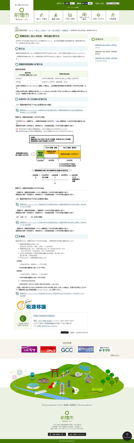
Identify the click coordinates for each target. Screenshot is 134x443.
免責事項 (73, 405)
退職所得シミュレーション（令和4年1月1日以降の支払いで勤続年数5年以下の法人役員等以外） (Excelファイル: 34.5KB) (52, 111)
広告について (115, 355)
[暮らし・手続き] (41, 16)
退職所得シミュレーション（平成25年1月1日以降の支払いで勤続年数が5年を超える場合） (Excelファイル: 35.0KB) (53, 224)
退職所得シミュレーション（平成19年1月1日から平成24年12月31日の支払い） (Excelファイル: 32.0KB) (52, 295)
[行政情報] (112, 16)
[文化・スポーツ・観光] (84, 16)
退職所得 (65, 30)
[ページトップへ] (127, 436)
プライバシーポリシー (84, 405)
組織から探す (99, 3)
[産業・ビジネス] (98, 16)
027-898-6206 (45, 321)
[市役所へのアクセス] (77, 434)
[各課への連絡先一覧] (57, 434)
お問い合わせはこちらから (47, 326)
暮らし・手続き (41, 30)
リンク (60, 405)
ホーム (31, 30)
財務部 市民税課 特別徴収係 (44, 316)
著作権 (66, 405)
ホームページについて (49, 405)
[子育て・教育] (70, 16)
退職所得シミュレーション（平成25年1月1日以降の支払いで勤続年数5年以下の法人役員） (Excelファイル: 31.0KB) (53, 205)
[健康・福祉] (55, 16)
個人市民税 (56, 30)
